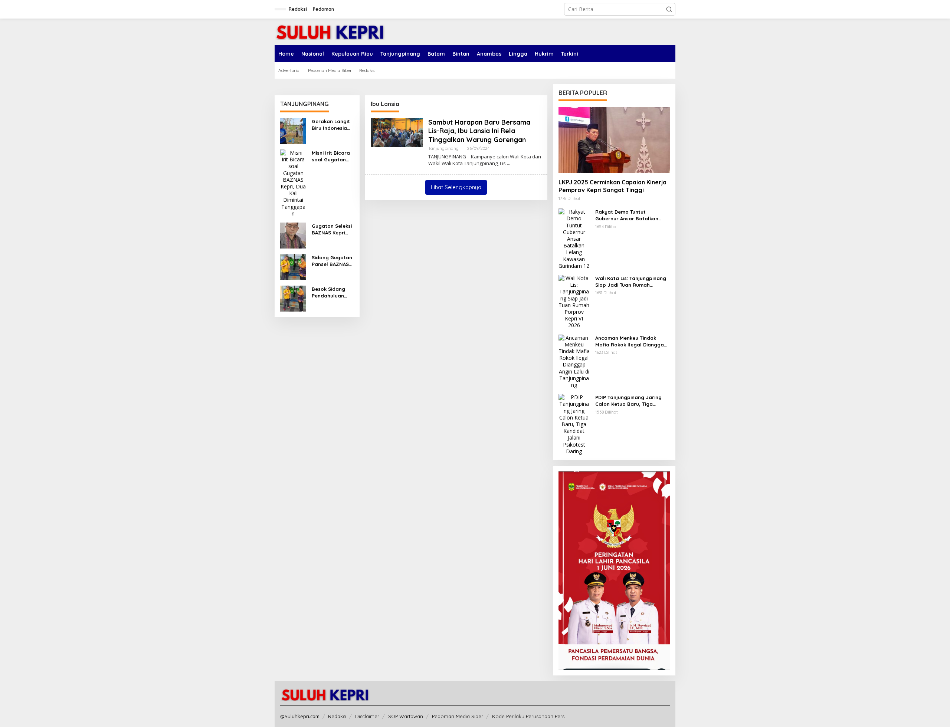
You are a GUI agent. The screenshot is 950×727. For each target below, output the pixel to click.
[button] (669, 9)
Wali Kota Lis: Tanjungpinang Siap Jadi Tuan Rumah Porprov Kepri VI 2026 (630, 281)
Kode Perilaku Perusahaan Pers (528, 716)
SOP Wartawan (405, 716)
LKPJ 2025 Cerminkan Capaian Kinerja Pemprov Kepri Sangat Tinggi (612, 186)
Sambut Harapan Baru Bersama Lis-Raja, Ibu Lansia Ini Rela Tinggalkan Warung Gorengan (479, 131)
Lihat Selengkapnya (456, 187)
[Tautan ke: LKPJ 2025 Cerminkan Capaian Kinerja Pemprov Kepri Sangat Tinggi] (614, 140)
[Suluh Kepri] (330, 31)
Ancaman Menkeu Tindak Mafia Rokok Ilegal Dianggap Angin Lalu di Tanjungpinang (631, 341)
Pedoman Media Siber (457, 716)
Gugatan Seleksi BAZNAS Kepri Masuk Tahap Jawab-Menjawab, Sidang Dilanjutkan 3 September (332, 229)
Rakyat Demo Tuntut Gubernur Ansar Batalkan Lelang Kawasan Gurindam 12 (631, 215)
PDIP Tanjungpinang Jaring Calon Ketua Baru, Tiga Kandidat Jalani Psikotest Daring (628, 400)
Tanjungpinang (443, 148)
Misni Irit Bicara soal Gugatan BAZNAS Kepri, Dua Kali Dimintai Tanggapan (332, 156)
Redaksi (337, 716)
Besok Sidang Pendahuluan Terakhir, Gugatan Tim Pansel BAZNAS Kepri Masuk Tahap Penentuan (330, 292)
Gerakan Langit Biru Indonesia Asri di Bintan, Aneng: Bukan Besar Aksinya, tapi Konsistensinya (331, 124)
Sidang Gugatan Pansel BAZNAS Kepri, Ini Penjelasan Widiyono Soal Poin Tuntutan (332, 260)
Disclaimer (367, 716)
